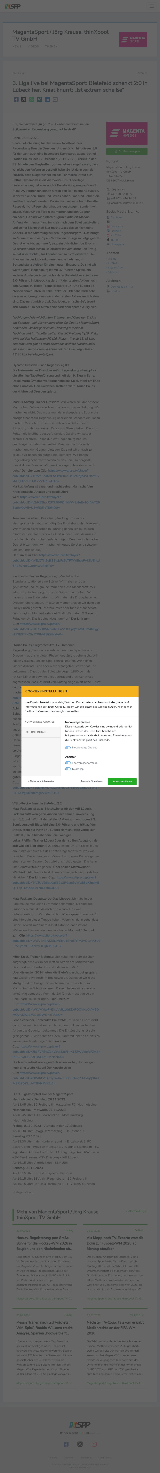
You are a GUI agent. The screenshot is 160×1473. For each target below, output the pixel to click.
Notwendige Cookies (40, 721)
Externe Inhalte (36, 732)
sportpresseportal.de (84, 763)
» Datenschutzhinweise (41, 781)
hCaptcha (78, 769)
